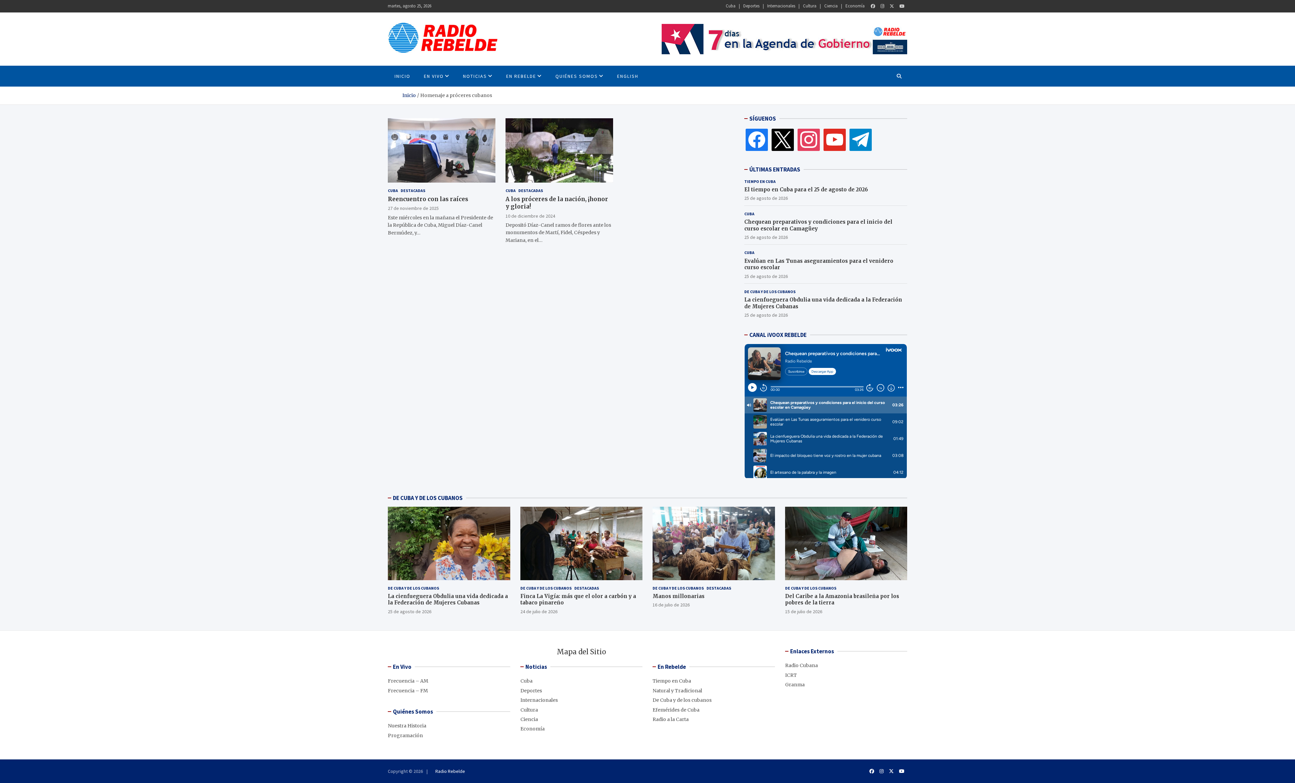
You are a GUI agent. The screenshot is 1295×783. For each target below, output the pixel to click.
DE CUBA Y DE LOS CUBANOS (428, 498)
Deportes (751, 6)
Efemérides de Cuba (676, 710)
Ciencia (831, 6)
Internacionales (781, 6)
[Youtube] (902, 6)
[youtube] (835, 139)
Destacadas (413, 190)
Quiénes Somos (576, 76)
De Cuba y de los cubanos (770, 291)
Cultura (809, 6)
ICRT (791, 675)
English (627, 76)
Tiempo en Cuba (760, 181)
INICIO (402, 76)
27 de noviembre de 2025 (413, 208)
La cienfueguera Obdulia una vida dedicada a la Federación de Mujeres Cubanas (448, 599)
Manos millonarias (678, 596)
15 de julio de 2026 (803, 611)
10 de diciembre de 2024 (530, 216)
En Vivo (434, 76)
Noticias (475, 76)
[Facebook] (873, 6)
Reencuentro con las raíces (428, 199)
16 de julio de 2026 (671, 605)
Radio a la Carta (671, 719)
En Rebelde (521, 76)
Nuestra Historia (407, 726)
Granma (795, 685)
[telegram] (861, 139)
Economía (855, 6)
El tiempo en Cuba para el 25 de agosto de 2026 (806, 189)
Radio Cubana (801, 665)
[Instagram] (882, 6)
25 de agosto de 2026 (766, 198)
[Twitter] (892, 6)
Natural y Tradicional (677, 691)
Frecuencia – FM (408, 691)
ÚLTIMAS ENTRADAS (774, 169)
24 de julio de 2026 (538, 611)
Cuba (731, 6)
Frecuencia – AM (408, 681)
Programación (405, 735)
